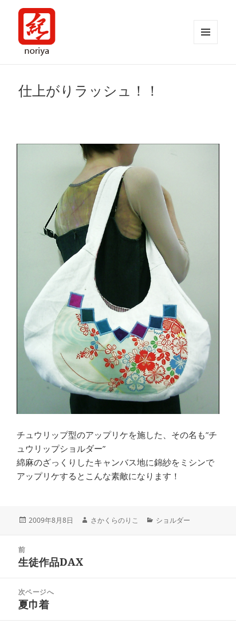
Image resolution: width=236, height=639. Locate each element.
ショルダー (173, 520)
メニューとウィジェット (206, 32)
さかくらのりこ (115, 520)
